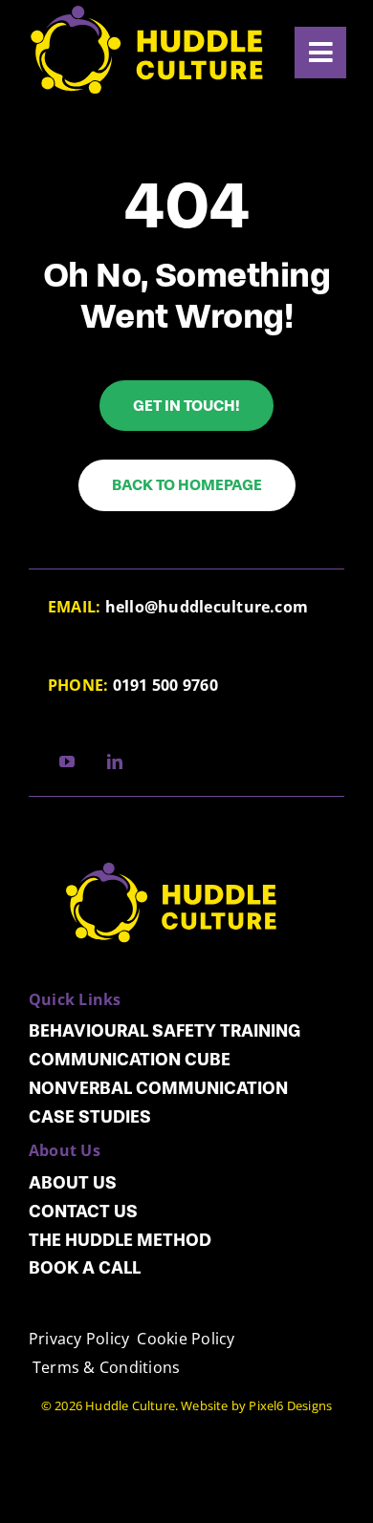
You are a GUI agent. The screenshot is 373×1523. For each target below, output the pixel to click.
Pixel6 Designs (290, 1405)
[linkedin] (115, 761)
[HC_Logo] (172, 835)
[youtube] (67, 761)
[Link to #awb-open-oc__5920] (320, 52)
